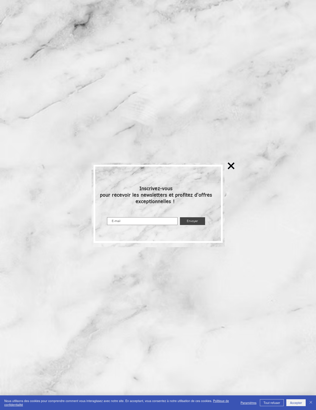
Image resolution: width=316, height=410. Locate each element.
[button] (231, 165)
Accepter (296, 403)
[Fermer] (310, 403)
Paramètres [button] (248, 403)
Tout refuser (272, 403)
